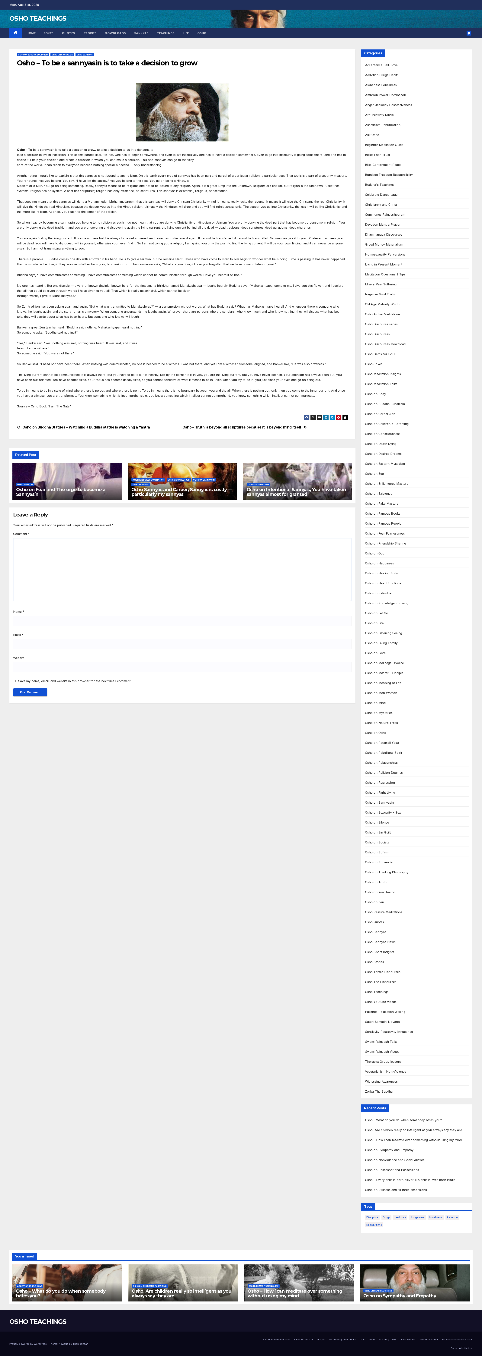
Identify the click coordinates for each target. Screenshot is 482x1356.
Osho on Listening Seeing (383, 633)
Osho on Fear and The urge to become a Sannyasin (60, 492)
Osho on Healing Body (381, 573)
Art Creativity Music (379, 115)
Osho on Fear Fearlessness (385, 533)
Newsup (63, 1343)
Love (362, 1339)
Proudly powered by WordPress (28, 1343)
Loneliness (435, 1217)
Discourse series (429, 1339)
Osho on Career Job (179, 480)
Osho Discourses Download (385, 344)
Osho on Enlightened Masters (386, 483)
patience (452, 1217)
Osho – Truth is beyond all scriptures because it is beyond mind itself (241, 427)
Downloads (115, 33)
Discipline (372, 1217)
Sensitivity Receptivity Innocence (389, 1032)
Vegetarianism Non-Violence (385, 1071)
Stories (90, 33)
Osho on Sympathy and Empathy (389, 1150)
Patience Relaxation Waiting (385, 1012)
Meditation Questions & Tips (385, 274)
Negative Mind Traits (380, 294)
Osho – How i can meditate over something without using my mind (413, 1140)
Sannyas (141, 33)
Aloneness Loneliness (381, 85)
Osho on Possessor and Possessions (392, 1170)
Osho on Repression (380, 782)
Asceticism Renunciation (383, 125)
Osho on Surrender (379, 862)
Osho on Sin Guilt (378, 832)
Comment (21, 534)
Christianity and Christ (381, 204)
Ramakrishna (374, 1224)
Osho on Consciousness (382, 434)
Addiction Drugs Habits (382, 75)
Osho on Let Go (376, 613)
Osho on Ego (374, 474)
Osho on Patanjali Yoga (382, 743)
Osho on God (374, 553)
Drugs (386, 1217)
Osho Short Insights (379, 952)
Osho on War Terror (380, 892)
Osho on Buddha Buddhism (33, 55)
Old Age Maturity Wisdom (383, 304)
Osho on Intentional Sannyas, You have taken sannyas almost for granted (296, 492)
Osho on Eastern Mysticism (385, 464)
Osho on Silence (377, 822)
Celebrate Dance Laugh (382, 194)
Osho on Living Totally (381, 643)
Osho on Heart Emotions (383, 583)
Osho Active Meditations (382, 314)
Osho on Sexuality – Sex (383, 812)
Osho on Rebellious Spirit (383, 753)
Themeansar (80, 1343)
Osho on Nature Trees (381, 723)
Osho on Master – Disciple (384, 673)
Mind (372, 1339)
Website (18, 658)
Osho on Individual (378, 593)
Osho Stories (374, 962)
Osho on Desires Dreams (383, 454)
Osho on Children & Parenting (387, 424)
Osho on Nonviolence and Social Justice (395, 1160)
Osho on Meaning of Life (383, 683)
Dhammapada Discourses (383, 234)
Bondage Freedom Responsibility (389, 175)
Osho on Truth (376, 882)
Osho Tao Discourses (381, 982)
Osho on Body (375, 394)
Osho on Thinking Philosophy (386, 872)
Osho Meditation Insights (383, 374)
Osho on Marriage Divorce (384, 663)
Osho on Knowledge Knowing (386, 603)
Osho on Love (375, 653)
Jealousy (400, 1217)
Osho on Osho (375, 733)
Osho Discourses (377, 334)
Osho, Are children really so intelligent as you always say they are (413, 1130)
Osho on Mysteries (379, 713)
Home (31, 33)
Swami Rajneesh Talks (381, 1042)
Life (186, 33)
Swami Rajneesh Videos (382, 1051)
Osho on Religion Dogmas (384, 772)
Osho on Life (374, 623)
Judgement (417, 1217)
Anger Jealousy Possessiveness (388, 105)
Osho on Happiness (379, 563)
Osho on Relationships (381, 762)
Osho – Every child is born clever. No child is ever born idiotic (410, 1180)
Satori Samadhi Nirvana (382, 1022)
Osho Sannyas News (380, 942)
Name (18, 612)
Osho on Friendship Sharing (385, 543)
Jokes (49, 33)
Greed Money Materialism (384, 244)
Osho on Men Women (381, 693)
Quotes (68, 33)
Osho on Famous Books (382, 513)
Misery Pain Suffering (381, 284)
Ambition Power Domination (148, 480)
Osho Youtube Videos (381, 1002)
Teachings (166, 33)
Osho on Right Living (380, 792)
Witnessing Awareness (381, 1081)
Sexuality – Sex (387, 1339)
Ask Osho (372, 135)
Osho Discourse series (381, 324)
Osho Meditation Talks (381, 384)
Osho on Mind (375, 703)
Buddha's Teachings (380, 185)
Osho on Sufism (377, 852)
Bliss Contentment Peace (383, 165)
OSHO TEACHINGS (37, 18)
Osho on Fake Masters (381, 503)
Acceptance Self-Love (381, 65)
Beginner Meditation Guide (384, 145)
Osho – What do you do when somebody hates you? (403, 1120)
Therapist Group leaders (383, 1061)
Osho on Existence (378, 493)
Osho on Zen (374, 902)
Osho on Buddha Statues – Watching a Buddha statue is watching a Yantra (86, 427)
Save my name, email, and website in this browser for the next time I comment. (74, 681)
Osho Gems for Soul (380, 354)
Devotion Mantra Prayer (383, 224)
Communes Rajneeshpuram (385, 214)
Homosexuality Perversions (385, 254)
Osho (202, 33)
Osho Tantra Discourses (382, 972)
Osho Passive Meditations (383, 912)
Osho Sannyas (85, 55)
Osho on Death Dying (381, 444)
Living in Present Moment (383, 264)
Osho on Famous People (383, 523)
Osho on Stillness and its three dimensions (396, 1190)
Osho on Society (377, 842)
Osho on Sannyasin (62, 55)
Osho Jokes (374, 364)
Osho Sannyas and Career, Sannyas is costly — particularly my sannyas (181, 492)
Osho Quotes (374, 922)
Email (18, 635)
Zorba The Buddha (379, 1091)
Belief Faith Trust (377, 155)
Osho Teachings (377, 992)
